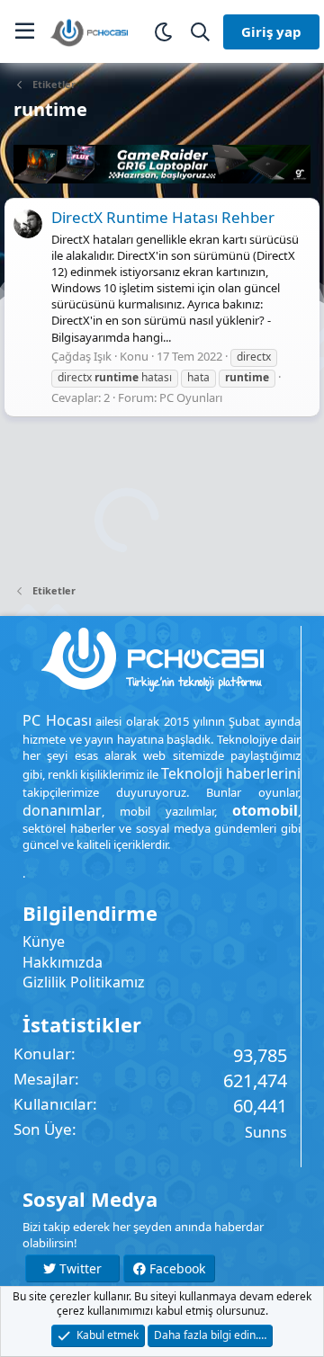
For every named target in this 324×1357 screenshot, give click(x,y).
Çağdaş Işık (81, 356)
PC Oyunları (190, 397)
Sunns (266, 1132)
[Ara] (200, 32)
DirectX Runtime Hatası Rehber (162, 217)
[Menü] (25, 31)
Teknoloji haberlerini (231, 773)
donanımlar (62, 810)
